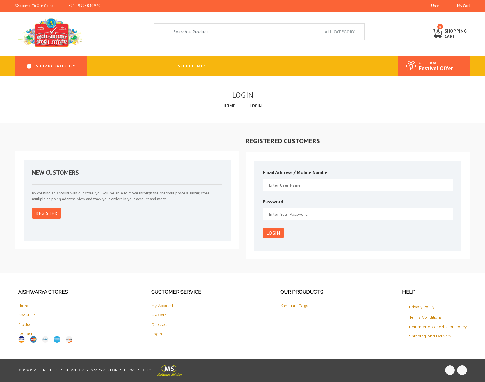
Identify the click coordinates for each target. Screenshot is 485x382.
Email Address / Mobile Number (296, 172)
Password (273, 201)
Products (26, 324)
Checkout (160, 324)
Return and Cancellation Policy (438, 326)
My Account (162, 305)
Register (46, 213)
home (229, 105)
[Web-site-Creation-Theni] (169, 370)
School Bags (192, 66)
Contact (25, 333)
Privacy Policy (422, 306)
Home (23, 305)
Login (256, 105)
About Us (26, 315)
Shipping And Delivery (430, 336)
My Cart (463, 6)
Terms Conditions (425, 317)
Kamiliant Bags (294, 305)
